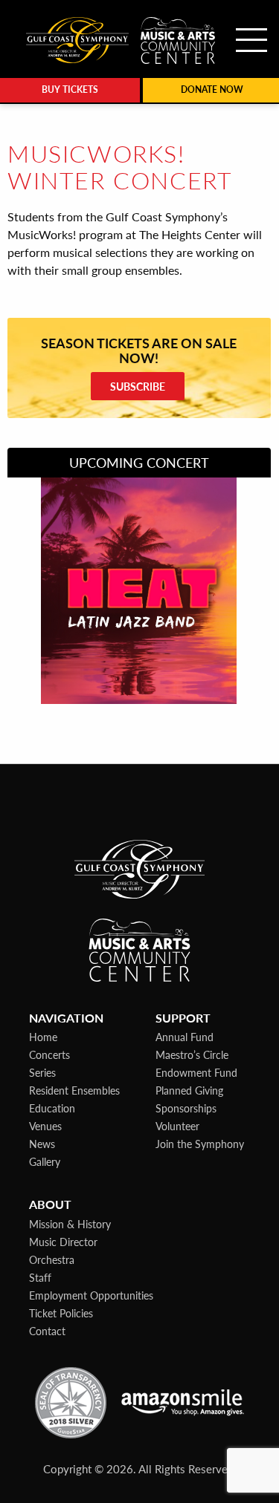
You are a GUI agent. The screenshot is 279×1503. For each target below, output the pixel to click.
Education (52, 1108)
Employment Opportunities (91, 1295)
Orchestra (51, 1259)
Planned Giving (189, 1090)
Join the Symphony (199, 1143)
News (42, 1143)
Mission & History (70, 1224)
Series (42, 1072)
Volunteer (177, 1126)
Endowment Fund (196, 1072)
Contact (47, 1331)
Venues (45, 1126)
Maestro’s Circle (191, 1054)
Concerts (49, 1054)
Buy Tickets (70, 89)
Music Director (63, 1241)
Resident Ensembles (74, 1090)
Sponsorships (186, 1108)
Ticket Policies (61, 1313)
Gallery (44, 1161)
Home (43, 1036)
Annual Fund (184, 1036)
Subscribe (137, 386)
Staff (40, 1277)
